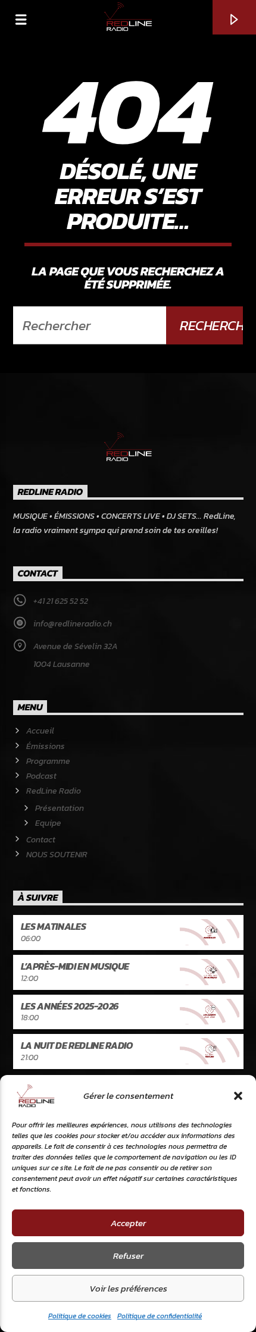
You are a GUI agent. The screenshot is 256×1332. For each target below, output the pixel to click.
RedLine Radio (53, 791)
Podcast (41, 776)
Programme (48, 761)
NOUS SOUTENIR (57, 854)
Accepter (128, 1223)
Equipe (48, 823)
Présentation (59, 808)
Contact (40, 839)
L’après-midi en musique (75, 966)
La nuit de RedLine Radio (77, 1045)
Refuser (128, 1255)
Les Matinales (53, 926)
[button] (238, 1096)
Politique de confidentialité (159, 1316)
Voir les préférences (128, 1288)
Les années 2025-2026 (70, 1006)
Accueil (40, 731)
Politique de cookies (79, 1316)
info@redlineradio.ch (72, 624)
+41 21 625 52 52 (60, 601)
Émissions (45, 746)
